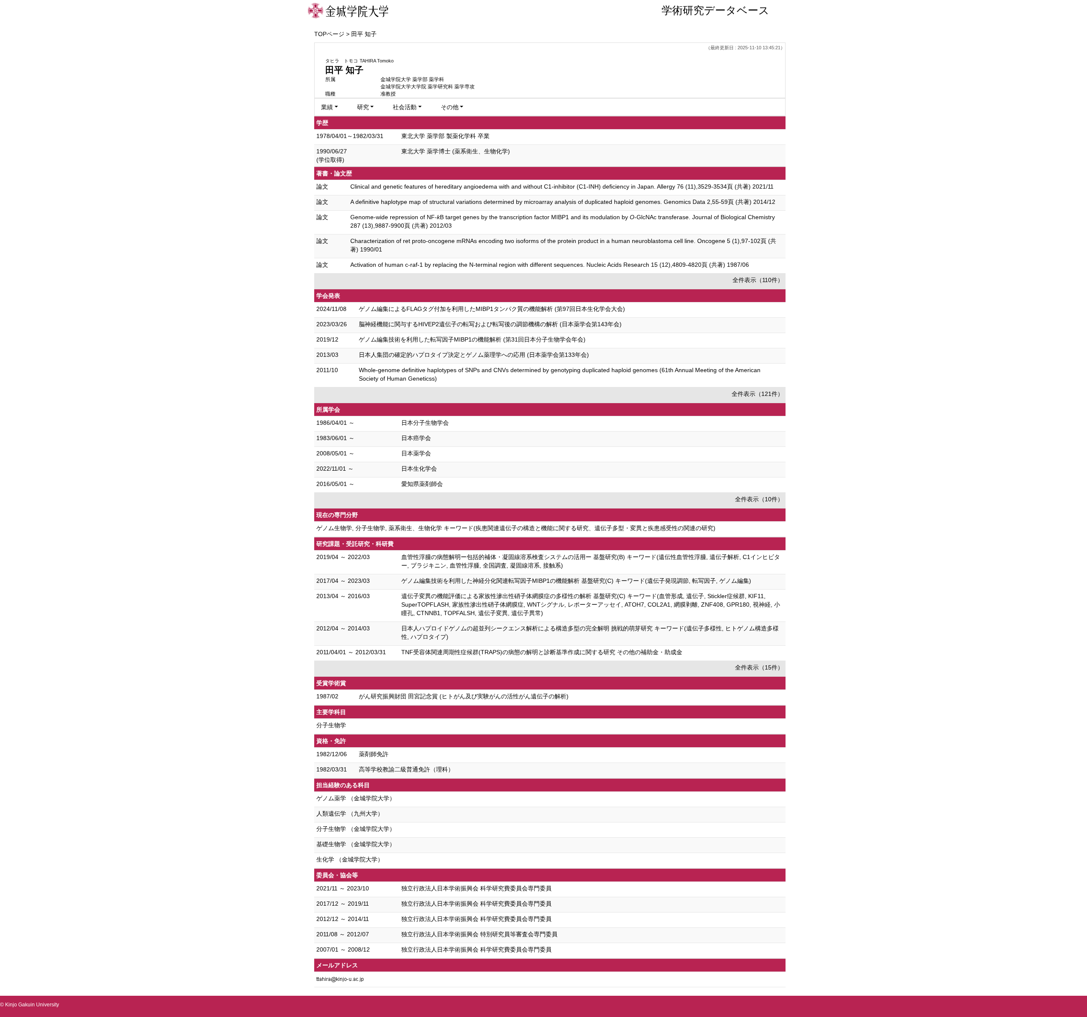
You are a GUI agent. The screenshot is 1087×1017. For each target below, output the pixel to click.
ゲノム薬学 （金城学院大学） (355, 798)
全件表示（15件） (759, 667)
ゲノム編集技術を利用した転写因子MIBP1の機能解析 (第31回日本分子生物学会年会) (472, 339)
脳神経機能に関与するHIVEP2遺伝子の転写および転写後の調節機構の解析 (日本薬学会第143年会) (490, 324)
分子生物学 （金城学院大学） (355, 828)
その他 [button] (450, 107)
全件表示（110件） (757, 280)
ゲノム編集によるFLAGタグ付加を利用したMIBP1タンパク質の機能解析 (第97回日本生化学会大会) (492, 308)
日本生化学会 (419, 468)
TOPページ (329, 34)
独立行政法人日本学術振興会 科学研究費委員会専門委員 (476, 888)
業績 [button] (327, 107)
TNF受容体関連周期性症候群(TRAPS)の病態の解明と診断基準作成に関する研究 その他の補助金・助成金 (541, 652)
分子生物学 (331, 725)
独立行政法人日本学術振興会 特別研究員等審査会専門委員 (479, 934)
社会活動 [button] (405, 107)
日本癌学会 (416, 438)
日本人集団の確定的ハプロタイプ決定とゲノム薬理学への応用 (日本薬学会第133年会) (474, 354)
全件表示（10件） (759, 499)
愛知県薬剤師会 (422, 483)
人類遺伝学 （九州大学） (349, 813)
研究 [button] (363, 107)
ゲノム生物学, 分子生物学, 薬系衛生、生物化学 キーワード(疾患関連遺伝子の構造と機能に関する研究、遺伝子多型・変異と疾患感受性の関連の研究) (515, 528)
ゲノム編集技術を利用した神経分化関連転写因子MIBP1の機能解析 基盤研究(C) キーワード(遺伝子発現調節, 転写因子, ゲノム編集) (576, 580)
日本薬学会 (416, 453)
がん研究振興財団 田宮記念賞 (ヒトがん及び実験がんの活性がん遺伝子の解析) (464, 696)
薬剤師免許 (374, 754)
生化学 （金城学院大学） (349, 859)
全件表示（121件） (757, 393)
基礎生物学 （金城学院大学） (355, 844)
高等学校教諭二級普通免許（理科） (406, 769)
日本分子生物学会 (425, 422)
